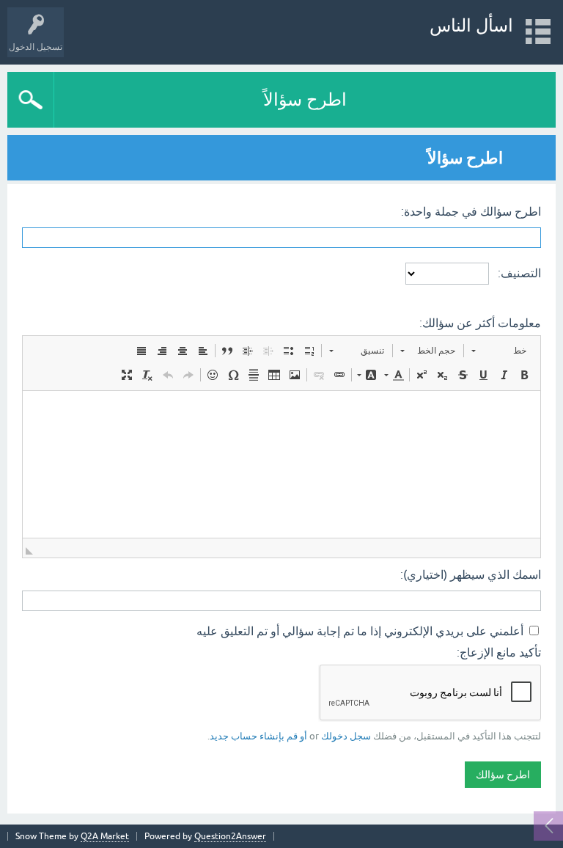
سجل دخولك (346, 736)
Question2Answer (230, 836)
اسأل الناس (471, 25)
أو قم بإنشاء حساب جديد (258, 736)
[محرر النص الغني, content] (281, 464)
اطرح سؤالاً (305, 99)
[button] (498, 350)
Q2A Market (105, 836)
